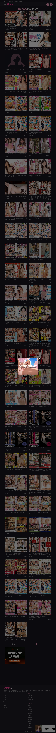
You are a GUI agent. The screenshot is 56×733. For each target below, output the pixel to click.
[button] (40, 358)
